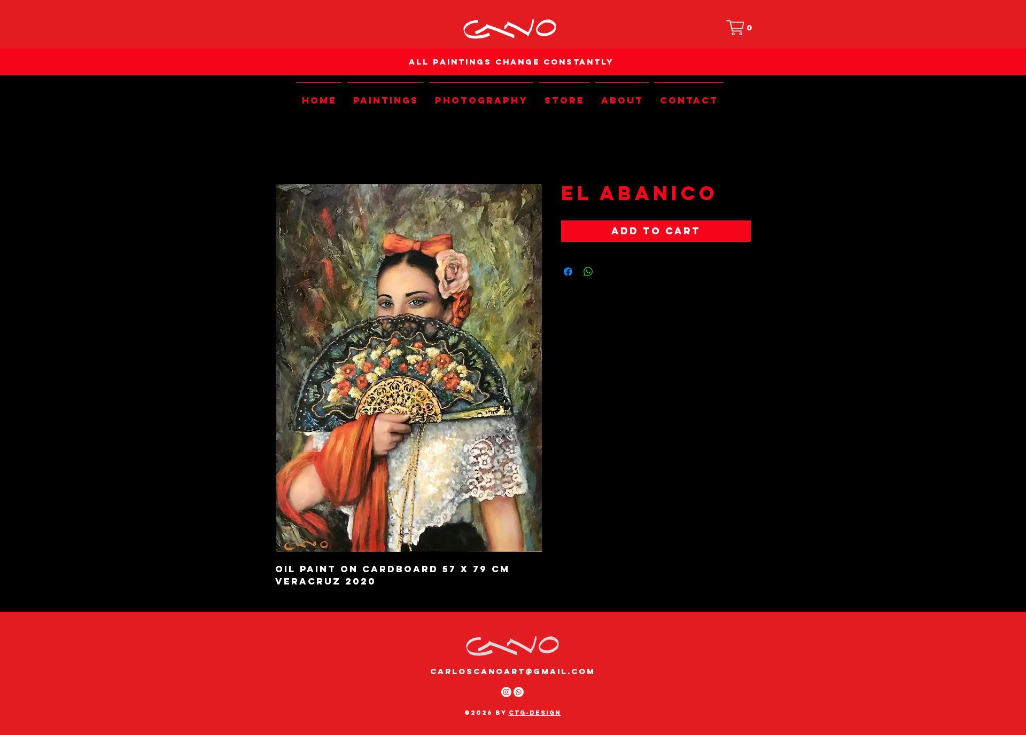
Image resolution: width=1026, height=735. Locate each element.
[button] (741, 27)
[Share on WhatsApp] (588, 271)
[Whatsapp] (519, 692)
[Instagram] (506, 692)
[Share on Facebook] (568, 271)
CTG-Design (535, 712)
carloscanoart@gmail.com (512, 671)
